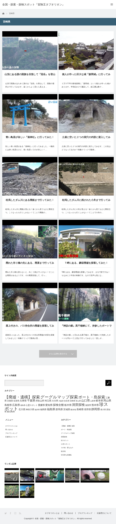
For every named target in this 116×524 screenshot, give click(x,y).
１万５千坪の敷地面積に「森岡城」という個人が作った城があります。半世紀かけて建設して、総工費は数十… (86, 85)
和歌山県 (40, 400)
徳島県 (22, 405)
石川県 (22, 409)
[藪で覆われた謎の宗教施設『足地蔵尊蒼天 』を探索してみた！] (27, 491)
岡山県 (107, 400)
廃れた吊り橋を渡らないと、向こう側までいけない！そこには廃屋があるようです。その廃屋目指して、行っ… (29, 273)
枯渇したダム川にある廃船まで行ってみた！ (30, 200)
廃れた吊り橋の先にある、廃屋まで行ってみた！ (30, 264)
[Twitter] (6, 513)
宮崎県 (72, 401)
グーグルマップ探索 (59, 397)
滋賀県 (88, 405)
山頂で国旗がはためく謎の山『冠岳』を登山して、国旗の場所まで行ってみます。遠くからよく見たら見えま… (29, 85)
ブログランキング (11, 433)
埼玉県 (48, 400)
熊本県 (95, 405)
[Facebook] (10, 513)
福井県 (37, 409)
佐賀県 (16, 401)
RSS (20, 513)
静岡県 (95, 409)
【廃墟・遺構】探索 (22, 397)
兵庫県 (23, 400)
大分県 (55, 400)
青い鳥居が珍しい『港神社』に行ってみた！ (30, 137)
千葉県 (31, 400)
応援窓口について (11, 437)
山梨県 (92, 401)
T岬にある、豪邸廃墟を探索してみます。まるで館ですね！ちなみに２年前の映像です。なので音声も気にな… (86, 273)
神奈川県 (30, 409)
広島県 (16, 405)
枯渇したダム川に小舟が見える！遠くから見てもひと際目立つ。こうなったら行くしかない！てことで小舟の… (86, 211)
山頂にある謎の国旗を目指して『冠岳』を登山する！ (30, 76)
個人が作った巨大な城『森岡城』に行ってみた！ (86, 76)
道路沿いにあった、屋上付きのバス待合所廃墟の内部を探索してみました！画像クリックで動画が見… (29, 336)
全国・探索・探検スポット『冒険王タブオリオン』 (55, 519)
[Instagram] (15, 513)
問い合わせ (9, 429)
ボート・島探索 (91, 397)
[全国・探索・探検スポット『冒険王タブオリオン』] (33, 4)
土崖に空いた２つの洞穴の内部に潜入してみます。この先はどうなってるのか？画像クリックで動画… (86, 148)
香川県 (103, 409)
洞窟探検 (78, 404)
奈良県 (66, 401)
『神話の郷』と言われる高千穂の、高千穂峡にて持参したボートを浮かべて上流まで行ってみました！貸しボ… (86, 336)
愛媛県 (41, 405)
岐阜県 (99, 400)
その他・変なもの (67, 447)
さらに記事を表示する (58, 354)
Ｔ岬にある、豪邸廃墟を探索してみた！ (86, 263)
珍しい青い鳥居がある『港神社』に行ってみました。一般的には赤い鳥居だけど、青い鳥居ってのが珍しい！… (29, 148)
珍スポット (65, 440)
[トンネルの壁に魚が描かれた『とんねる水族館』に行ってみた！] (88, 475)
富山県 (78, 401)
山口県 (85, 400)
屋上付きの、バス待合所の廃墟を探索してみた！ (30, 327)
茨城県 (66, 409)
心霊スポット (32, 405)
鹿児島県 (11, 412)
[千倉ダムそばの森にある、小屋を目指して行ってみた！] (12, 491)
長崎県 (80, 409)
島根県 (8, 405)
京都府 (10, 401)
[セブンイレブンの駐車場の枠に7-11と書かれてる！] (12, 475)
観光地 (73, 409)
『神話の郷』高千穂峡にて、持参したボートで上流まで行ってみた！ (86, 327)
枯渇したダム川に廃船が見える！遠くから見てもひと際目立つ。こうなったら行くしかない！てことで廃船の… (29, 211)
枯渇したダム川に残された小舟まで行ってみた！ (86, 202)
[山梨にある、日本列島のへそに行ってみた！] (102, 475)
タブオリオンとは (11, 426)
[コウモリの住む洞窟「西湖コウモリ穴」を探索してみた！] (27, 475)
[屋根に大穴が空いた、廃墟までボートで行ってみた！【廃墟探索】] (57, 475)
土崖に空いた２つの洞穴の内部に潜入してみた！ (86, 139)
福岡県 (43, 409)
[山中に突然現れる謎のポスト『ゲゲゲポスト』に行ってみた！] (72, 475)
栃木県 (68, 405)
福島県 (51, 409)
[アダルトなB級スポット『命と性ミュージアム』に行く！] (42, 475)
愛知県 (49, 405)
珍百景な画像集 (66, 455)
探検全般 (58, 404)
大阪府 (61, 401)
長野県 (87, 409)
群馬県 (59, 409)
